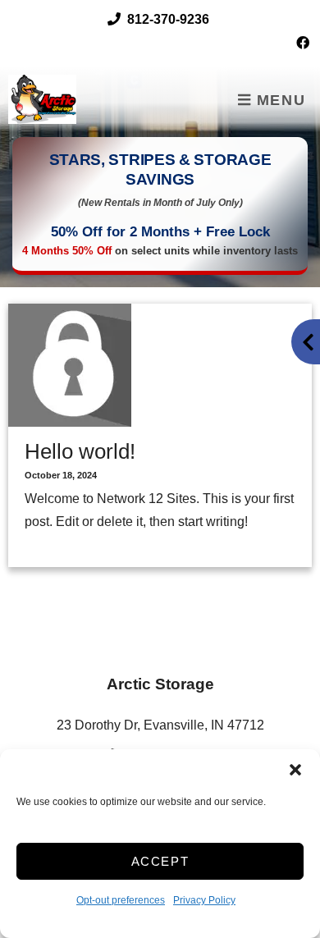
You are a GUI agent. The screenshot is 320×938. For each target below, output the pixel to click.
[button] (295, 770)
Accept (160, 861)
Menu (278, 100)
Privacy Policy (204, 900)
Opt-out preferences (120, 900)
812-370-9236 (168, 19)
